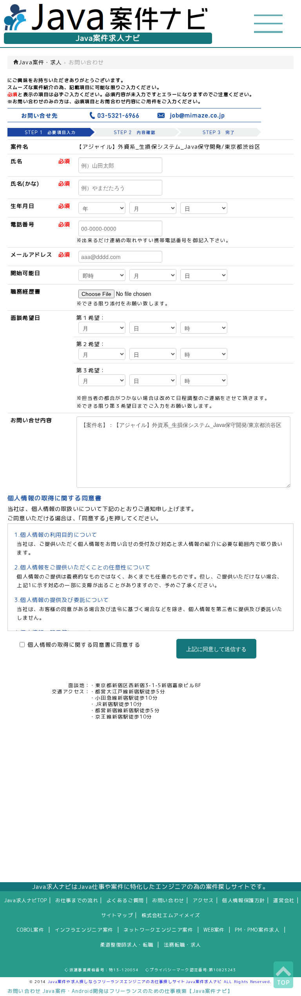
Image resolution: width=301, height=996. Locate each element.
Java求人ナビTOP (25, 900)
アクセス (203, 900)
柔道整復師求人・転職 (126, 944)
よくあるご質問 (125, 900)
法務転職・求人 (182, 944)
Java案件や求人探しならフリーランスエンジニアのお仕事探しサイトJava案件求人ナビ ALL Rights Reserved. (160, 981)
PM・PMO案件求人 (257, 930)
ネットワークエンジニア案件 (158, 930)
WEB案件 (214, 930)
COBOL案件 (30, 930)
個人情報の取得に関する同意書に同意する (83, 644)
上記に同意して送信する (216, 649)
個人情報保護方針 (243, 900)
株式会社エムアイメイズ (170, 915)
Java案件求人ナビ (108, 38)
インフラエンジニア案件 (83, 930)
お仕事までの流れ (76, 900)
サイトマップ (117, 915)
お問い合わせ (168, 900)
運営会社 (284, 900)
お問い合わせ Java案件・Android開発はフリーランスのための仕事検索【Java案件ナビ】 (120, 991)
